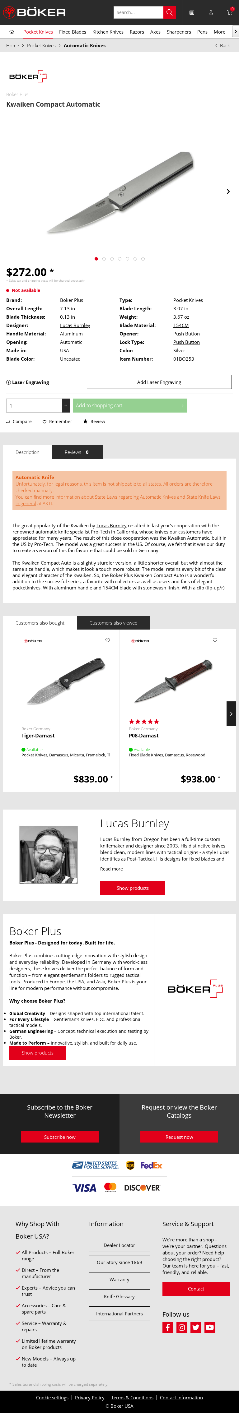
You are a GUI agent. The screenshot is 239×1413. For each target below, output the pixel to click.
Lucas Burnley (75, 325)
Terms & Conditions (132, 1397)
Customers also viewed (114, 623)
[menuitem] (148, 12)
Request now (179, 1137)
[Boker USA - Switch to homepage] (34, 12)
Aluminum (71, 333)
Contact (196, 1289)
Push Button (186, 333)
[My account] (210, 12)
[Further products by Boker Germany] (32, 647)
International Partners (119, 1313)
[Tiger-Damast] (65, 676)
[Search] (169, 12)
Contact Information (181, 1397)
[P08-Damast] (173, 676)
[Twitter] (197, 1327)
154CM (181, 325)
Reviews (77, 452)
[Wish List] (191, 12)
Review (97, 421)
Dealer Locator (119, 1245)
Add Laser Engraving (159, 382)
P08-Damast (144, 735)
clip (200, 587)
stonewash (154, 587)
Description (28, 452)
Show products (133, 888)
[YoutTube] (210, 1327)
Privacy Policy (90, 1397)
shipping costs (38, 280)
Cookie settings (52, 1397)
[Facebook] (169, 1327)
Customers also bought (40, 623)
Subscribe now (60, 1137)
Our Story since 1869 (119, 1262)
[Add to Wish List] (107, 640)
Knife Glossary (119, 1296)
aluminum (65, 587)
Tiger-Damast (38, 735)
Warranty (119, 1279)
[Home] (11, 32)
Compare (22, 421)
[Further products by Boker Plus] (28, 77)
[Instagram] (183, 1327)
